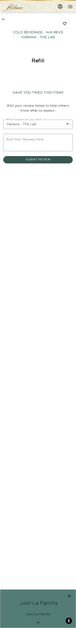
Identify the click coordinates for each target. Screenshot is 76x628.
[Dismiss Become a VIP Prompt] (69, 596)
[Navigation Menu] (70, 6)
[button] (5, 19)
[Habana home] (21, 7)
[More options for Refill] (65, 23)
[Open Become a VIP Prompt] (38, 622)
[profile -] (60, 6)
